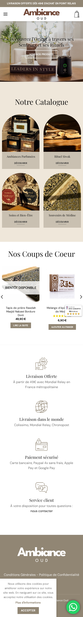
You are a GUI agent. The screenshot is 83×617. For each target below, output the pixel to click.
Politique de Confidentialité (59, 575)
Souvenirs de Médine (62, 215)
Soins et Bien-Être (21, 215)
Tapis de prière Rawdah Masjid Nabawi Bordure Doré (21, 311)
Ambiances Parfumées (21, 156)
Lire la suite (20, 325)
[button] (5, 14)
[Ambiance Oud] (41, 14)
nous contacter (41, 511)
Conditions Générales (20, 575)
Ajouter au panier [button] (62, 327)
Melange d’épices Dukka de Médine (62, 309)
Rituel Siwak (62, 156)
